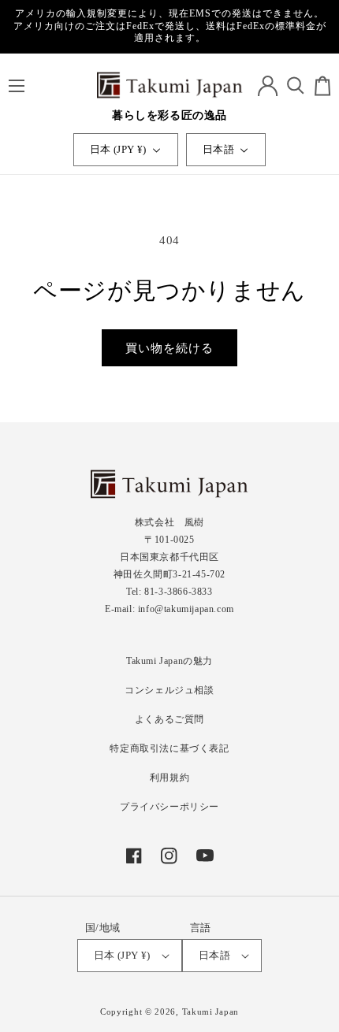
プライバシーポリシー (169, 806)
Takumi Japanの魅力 (169, 660)
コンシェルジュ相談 (169, 690)
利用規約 (169, 777)
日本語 (218, 149)
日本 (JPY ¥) (118, 149)
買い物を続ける (169, 348)
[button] (16, 86)
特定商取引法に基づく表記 (169, 748)
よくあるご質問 (169, 719)
